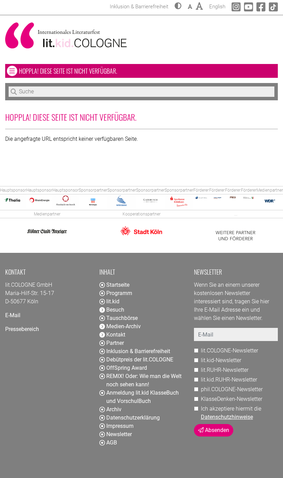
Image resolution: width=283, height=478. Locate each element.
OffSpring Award (126, 368)
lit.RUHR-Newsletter (224, 370)
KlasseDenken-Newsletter (231, 399)
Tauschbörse (122, 318)
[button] (178, 6)
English (217, 6)
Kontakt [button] (115, 334)
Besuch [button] (115, 309)
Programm (119, 293)
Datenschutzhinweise (227, 417)
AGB (111, 442)
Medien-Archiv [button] (123, 326)
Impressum (120, 426)
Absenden (216, 430)
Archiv (113, 409)
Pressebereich (22, 329)
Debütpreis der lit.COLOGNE (139, 359)
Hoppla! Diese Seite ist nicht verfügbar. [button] (88, 70)
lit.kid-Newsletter (221, 360)
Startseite (117, 285)
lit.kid (112, 301)
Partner (115, 343)
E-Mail (12, 315)
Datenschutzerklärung (133, 417)
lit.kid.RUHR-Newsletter (229, 379)
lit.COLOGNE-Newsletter (229, 350)
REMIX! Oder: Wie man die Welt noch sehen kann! (144, 380)
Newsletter (119, 434)
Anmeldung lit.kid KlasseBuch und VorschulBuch (142, 396)
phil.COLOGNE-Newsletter (232, 389)
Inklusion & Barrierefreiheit (138, 351)
